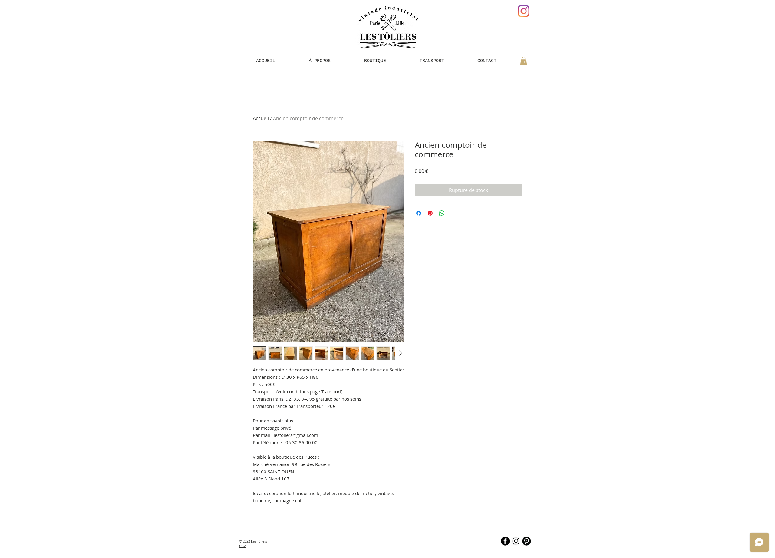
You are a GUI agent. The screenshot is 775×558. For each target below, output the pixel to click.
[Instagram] (523, 11)
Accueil (261, 118)
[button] (523, 61)
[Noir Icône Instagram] (515, 541)
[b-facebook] (505, 541)
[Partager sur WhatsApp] (441, 213)
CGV (242, 545)
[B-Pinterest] (526, 541)
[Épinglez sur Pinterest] (430, 213)
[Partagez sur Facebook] (418, 213)
